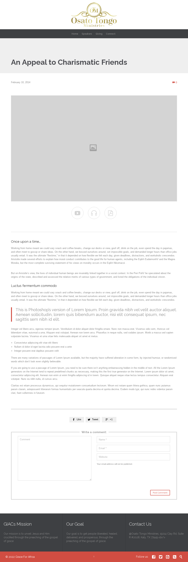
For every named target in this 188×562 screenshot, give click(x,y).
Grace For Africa (25, 556)
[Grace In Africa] (94, 14)
